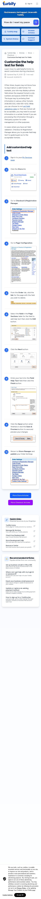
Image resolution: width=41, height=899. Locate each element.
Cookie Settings (8, 895)
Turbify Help (11, 53)
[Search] (36, 22)
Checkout (10, 55)
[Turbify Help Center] (9, 3)
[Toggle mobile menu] (37, 4)
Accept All (20, 895)
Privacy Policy (21, 888)
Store (30, 53)
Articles (21, 53)
